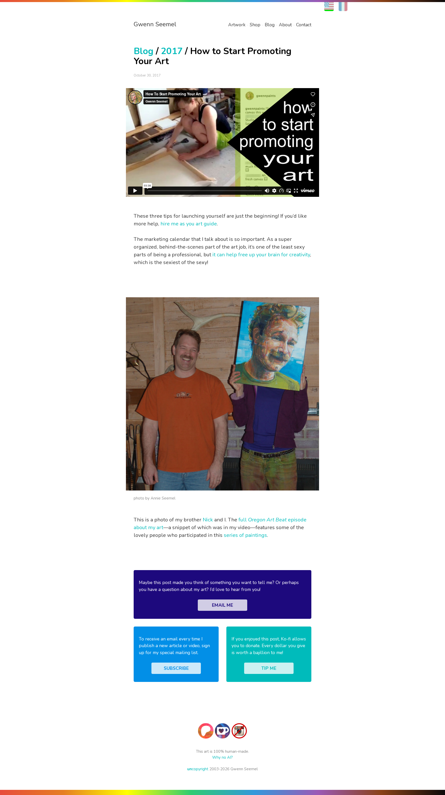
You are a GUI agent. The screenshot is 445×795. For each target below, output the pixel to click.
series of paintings (245, 535)
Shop (255, 25)
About (285, 25)
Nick (208, 519)
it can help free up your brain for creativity (261, 254)
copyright (197, 769)
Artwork (236, 25)
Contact (303, 25)
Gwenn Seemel (155, 24)
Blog (270, 25)
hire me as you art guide (188, 223)
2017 (172, 51)
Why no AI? (222, 757)
